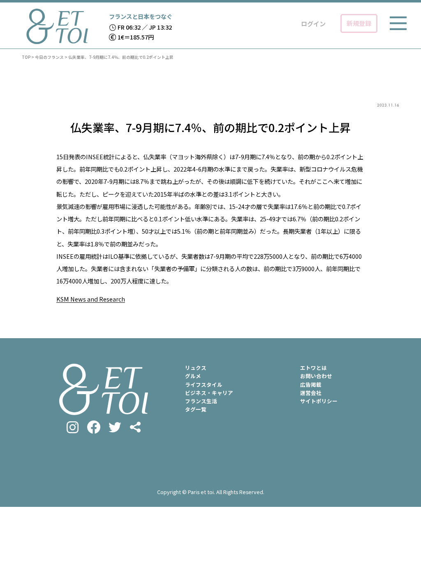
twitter (115, 427)
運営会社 (311, 393)
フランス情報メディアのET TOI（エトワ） (57, 26)
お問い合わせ (316, 376)
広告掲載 (311, 384)
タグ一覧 (195, 409)
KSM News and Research (90, 299)
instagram (73, 427)
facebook (93, 427)
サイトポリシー (319, 401)
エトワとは (313, 368)
